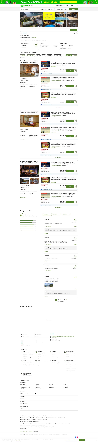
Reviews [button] (33, 30)
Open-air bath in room (57, 55)
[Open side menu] (77, 5)
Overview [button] (22, 30)
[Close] (96, 440)
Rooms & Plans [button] (28, 30)
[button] (25, 6)
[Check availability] (75, 70)
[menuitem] (60, 5)
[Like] (74, 33)
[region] (49, 440)
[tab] (69, 55)
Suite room (43, 55)
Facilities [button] (37, 30)
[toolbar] (47, 9)
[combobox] (30, 9)
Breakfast (38, 55)
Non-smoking (49, 55)
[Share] (77, 33)
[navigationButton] (54, 300)
